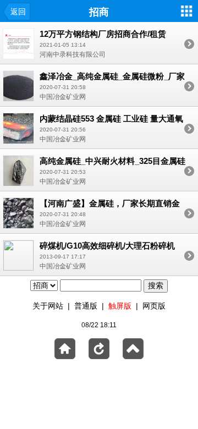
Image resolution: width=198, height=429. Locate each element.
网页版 (154, 305)
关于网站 (47, 305)
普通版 (85, 305)
